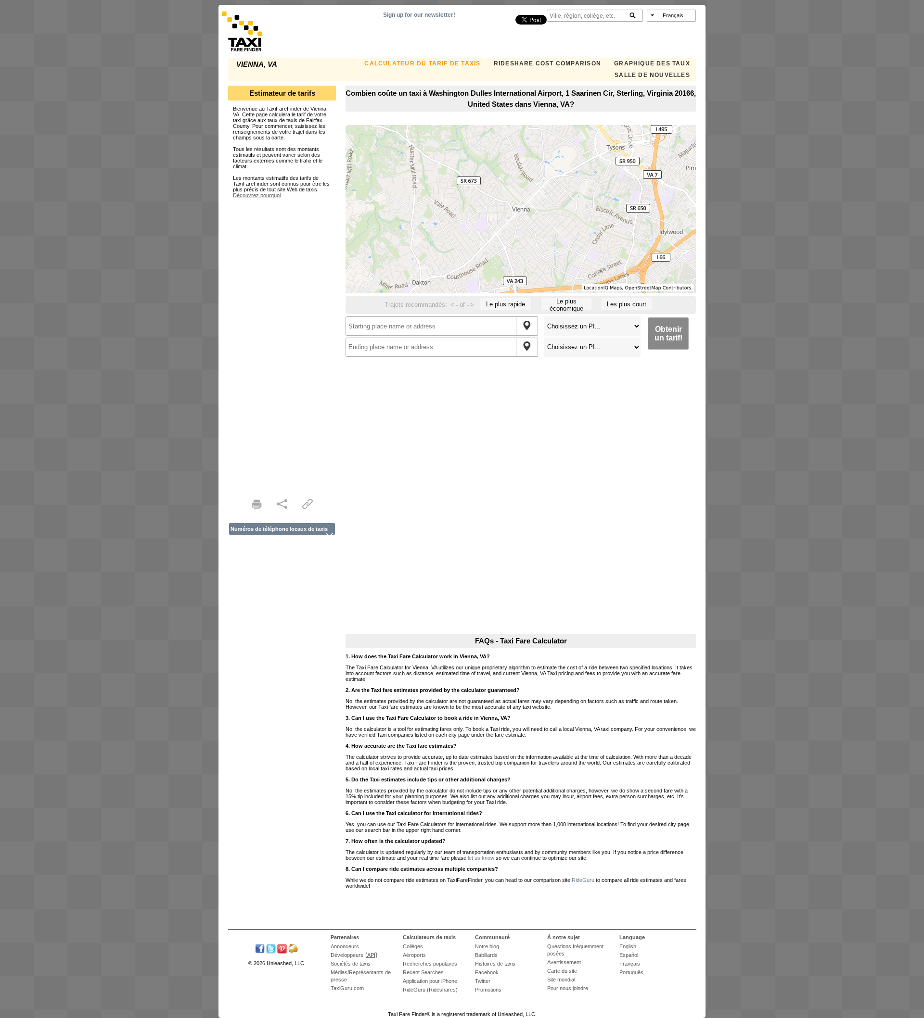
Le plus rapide (505, 304)
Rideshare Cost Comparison (547, 63)
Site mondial (561, 979)
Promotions (488, 990)
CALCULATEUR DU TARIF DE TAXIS (422, 63)
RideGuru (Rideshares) (430, 990)
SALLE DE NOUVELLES (652, 75)
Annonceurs (345, 946)
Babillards (486, 955)
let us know (481, 858)
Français (629, 964)
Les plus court (626, 304)
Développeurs (347, 955)
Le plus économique (566, 304)
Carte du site (562, 971)
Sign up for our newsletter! (419, 15)
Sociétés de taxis (351, 964)
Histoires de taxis (495, 964)
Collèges (413, 946)
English (627, 946)
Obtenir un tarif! (668, 333)
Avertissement (564, 962)
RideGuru (583, 880)
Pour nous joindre (567, 988)
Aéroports (414, 955)
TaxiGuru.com (347, 988)
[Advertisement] (282, 342)
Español (628, 955)
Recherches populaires (430, 964)
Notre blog (487, 946)
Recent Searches (423, 972)
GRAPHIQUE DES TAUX (652, 63)
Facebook (487, 972)
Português (631, 972)
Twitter (482, 981)
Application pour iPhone (430, 981)
